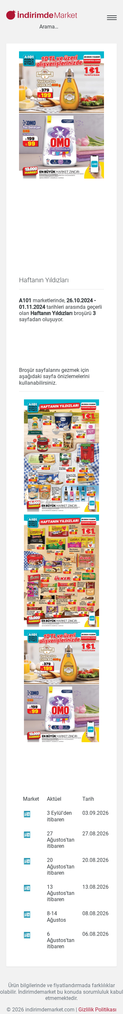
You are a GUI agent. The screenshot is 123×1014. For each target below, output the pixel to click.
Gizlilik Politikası (97, 1009)
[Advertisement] (61, 235)
